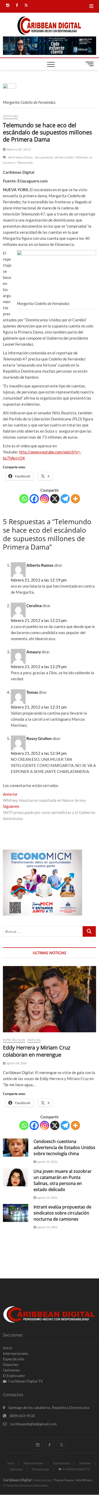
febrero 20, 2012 (18, 149)
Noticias (10, 116)
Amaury (33, 651)
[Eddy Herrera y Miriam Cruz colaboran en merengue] (49, 999)
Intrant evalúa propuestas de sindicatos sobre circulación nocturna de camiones (62, 1213)
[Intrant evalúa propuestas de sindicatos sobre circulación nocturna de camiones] (15, 1213)
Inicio (7, 1348)
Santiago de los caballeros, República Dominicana (48, 1407)
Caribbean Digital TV (25, 1381)
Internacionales (15, 1353)
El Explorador (14, 1375)
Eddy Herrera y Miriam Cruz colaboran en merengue (36, 1051)
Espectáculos (14, 1040)
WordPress (83, 1480)
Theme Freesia (64, 1480)
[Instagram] (44, 498)
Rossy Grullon (39, 738)
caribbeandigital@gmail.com (33, 1424)
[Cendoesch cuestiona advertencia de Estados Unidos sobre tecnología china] (15, 1147)
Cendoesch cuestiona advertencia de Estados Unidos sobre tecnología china (64, 1147)
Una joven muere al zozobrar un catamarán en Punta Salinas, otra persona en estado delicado (63, 1180)
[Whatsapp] (24, 498)
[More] (75, 498)
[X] (54, 498)
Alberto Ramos (40, 565)
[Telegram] (65, 498)
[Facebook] (34, 498)
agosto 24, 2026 (16, 1063)
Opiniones (11, 1370)
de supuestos (44, 157)
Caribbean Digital (17, 1480)
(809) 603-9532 (22, 1415)
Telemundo (25, 163)
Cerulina (34, 605)
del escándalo (64, 157)
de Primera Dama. (21, 157)
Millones (82, 157)
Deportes (10, 1364)
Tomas (32, 692)
